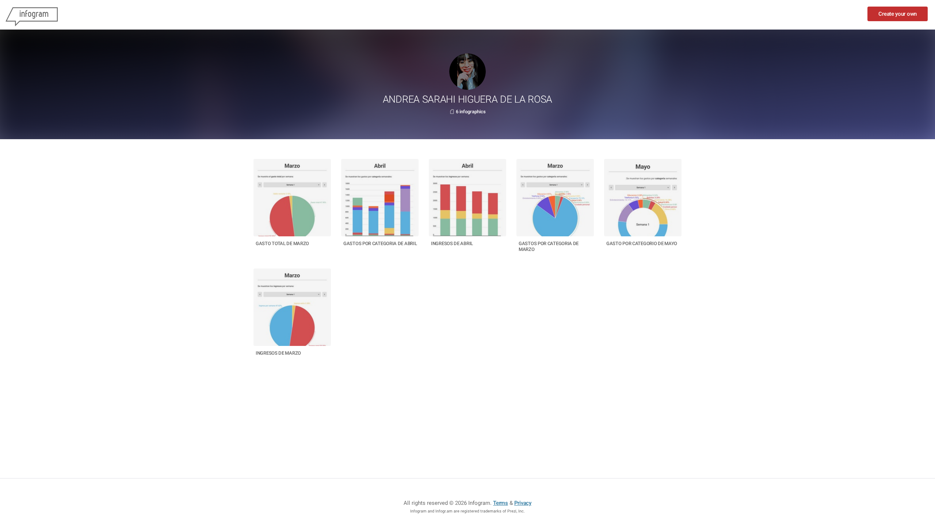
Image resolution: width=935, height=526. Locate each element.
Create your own (897, 14)
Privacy (522, 503)
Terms (500, 503)
